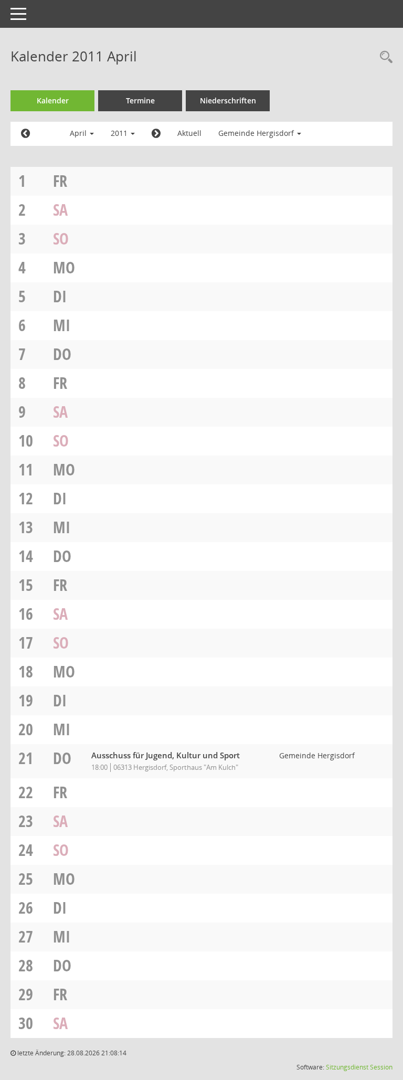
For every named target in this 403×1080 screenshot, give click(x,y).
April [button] (79, 133)
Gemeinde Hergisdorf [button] (257, 133)
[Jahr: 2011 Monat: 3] (25, 133)
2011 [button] (120, 133)
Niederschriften (228, 100)
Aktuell (189, 133)
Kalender (53, 100)
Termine (140, 100)
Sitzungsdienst (347, 1067)
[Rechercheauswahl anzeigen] (384, 58)
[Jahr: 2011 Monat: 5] (156, 133)
